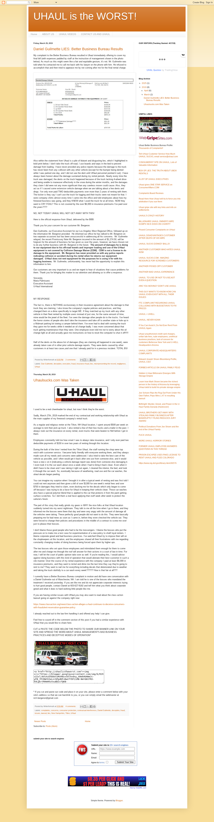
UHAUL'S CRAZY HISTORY (151, 216)
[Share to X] (88, 360)
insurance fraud (83, 364)
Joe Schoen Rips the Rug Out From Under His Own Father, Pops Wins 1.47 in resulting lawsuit (160, 396)
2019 (144, 87)
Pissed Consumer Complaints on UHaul (157, 230)
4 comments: (71, 706)
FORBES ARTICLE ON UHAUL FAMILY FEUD (159, 367)
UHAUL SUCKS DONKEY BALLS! (154, 244)
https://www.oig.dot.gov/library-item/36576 (158, 463)
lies (91, 364)
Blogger (119, 800)
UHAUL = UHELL (147, 314)
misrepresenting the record (105, 364)
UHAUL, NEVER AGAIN (149, 320)
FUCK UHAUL (145, 435)
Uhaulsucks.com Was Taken (56, 380)
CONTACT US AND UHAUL (95, 34)
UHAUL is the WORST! (85, 16)
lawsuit (44, 713)
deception (58, 364)
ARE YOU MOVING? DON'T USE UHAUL (157, 286)
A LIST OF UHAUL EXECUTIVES (154, 179)
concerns (55, 710)
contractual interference (86, 710)
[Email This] (81, 360)
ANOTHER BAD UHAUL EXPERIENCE (156, 272)
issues (37, 713)
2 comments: (71, 360)
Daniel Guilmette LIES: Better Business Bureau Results (78, 49)
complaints (45, 710)
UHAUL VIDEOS (67, 34)
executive (66, 364)
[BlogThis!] (84, 360)
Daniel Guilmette (104, 710)
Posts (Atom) (51, 726)
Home (34, 34)
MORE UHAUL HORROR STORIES (155, 441)
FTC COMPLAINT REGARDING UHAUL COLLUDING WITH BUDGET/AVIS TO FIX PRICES (158, 306)
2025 (144, 83)
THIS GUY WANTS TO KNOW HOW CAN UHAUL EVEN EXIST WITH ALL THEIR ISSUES (157, 295)
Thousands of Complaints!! (151, 148)
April (146, 90)
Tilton (67, 713)
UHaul (37, 367)
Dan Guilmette (47, 364)
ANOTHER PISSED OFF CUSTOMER (156, 266)
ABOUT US (48, 34)
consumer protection (68, 710)
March (147, 94)
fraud (73, 364)
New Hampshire (57, 713)
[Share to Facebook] (91, 360)
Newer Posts (40, 721)
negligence (121, 364)
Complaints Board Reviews (151, 193)
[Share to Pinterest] (94, 360)
